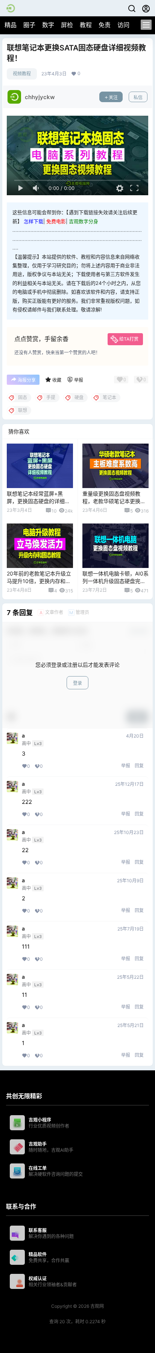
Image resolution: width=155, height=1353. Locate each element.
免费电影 (56, 221)
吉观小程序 (40, 1120)
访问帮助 (129, 25)
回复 (139, 765)
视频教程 (22, 74)
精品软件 (38, 1254)
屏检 (67, 25)
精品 (11, 25)
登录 (77, 683)
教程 (86, 25)
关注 (113, 97)
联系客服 (38, 1230)
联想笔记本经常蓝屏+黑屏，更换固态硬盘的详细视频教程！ (38, 500)
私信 (138, 97)
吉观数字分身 (83, 221)
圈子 (29, 25)
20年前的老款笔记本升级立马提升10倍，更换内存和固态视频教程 (39, 580)
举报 (125, 765)
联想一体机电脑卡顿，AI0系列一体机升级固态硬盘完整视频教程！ (115, 580)
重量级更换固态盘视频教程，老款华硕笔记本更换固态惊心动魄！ (114, 500)
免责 (105, 25)
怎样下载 (33, 221)
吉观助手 (38, 1144)
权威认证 (38, 1278)
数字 (48, 25)
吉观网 (96, 1306)
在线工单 (38, 1168)
